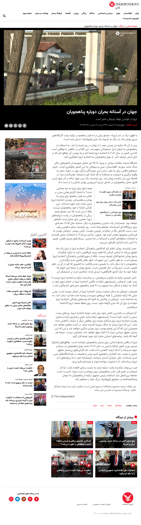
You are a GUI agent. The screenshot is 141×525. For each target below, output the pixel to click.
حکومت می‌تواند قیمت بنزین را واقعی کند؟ (74, 472)
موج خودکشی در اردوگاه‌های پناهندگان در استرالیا (110, 214)
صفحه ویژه (27, 13)
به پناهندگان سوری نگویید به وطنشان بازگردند (110, 193)
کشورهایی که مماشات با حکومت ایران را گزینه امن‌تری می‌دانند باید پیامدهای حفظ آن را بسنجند (18, 400)
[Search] (4, 16)
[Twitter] (15, 126)
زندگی (84, 13)
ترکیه (102, 405)
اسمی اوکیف (131, 125)
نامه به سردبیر (82, 504)
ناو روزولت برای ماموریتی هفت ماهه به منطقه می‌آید (18, 293)
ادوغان (95, 405)
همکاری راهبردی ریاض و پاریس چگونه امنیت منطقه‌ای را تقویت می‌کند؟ (73, 442)
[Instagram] (23, 499)
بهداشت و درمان (41, 13)
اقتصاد (67, 13)
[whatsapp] (11, 499)
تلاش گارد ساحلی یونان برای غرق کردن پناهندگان (108, 204)
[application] (70, 67)
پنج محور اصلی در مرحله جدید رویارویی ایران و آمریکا (117, 442)
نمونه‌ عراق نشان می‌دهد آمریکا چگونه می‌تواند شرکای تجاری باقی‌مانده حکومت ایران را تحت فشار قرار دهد (18, 281)
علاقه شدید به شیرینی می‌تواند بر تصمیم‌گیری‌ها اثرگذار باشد (17, 254)
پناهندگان (118, 405)
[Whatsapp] (20, 126)
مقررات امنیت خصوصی (101, 504)
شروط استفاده (127, 504)
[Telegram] (17, 499)
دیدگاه (92, 13)
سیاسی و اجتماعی (105, 13)
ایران (137, 13)
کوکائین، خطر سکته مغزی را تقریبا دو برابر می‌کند (19, 266)
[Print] (6, 126)
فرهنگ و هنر (56, 13)
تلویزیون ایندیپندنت (131, 18)
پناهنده (109, 405)
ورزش (76, 13)
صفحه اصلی (132, 26)
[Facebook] (24, 126)
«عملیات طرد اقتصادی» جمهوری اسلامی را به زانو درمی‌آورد (117, 472)
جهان (118, 13)
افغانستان (128, 13)
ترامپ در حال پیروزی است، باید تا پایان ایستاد (18, 384)
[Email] (11, 126)
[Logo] (126, 33)
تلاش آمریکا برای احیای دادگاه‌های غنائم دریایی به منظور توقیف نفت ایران (18, 305)
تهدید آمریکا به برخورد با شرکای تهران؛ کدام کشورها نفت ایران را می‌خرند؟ (18, 243)
